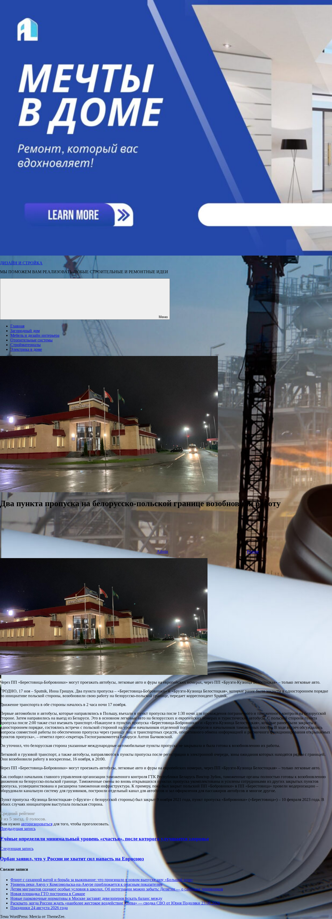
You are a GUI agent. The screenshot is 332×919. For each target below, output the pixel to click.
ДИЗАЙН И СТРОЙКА (21, 263)
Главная (17, 326)
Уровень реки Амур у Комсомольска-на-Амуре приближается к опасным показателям (86, 884)
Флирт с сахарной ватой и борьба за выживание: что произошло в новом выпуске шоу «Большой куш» (101, 879)
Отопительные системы (31, 340)
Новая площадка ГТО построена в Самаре (47, 893)
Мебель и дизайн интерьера (34, 335)
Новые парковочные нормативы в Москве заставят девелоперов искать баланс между (86, 898)
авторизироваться (36, 824)
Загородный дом (25, 330)
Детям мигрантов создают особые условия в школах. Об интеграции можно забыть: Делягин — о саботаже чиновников (116, 889)
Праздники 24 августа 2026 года (39, 908)
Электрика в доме (26, 349)
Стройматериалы (25, 344)
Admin (162, 551)
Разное (253, 551)
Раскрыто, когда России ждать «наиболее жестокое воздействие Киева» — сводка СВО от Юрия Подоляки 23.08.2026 (115, 903)
